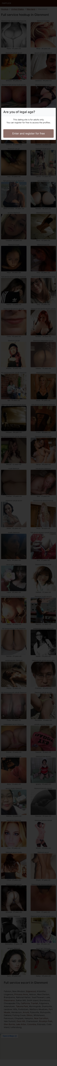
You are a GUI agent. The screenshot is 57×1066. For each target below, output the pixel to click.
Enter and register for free (28, 133)
